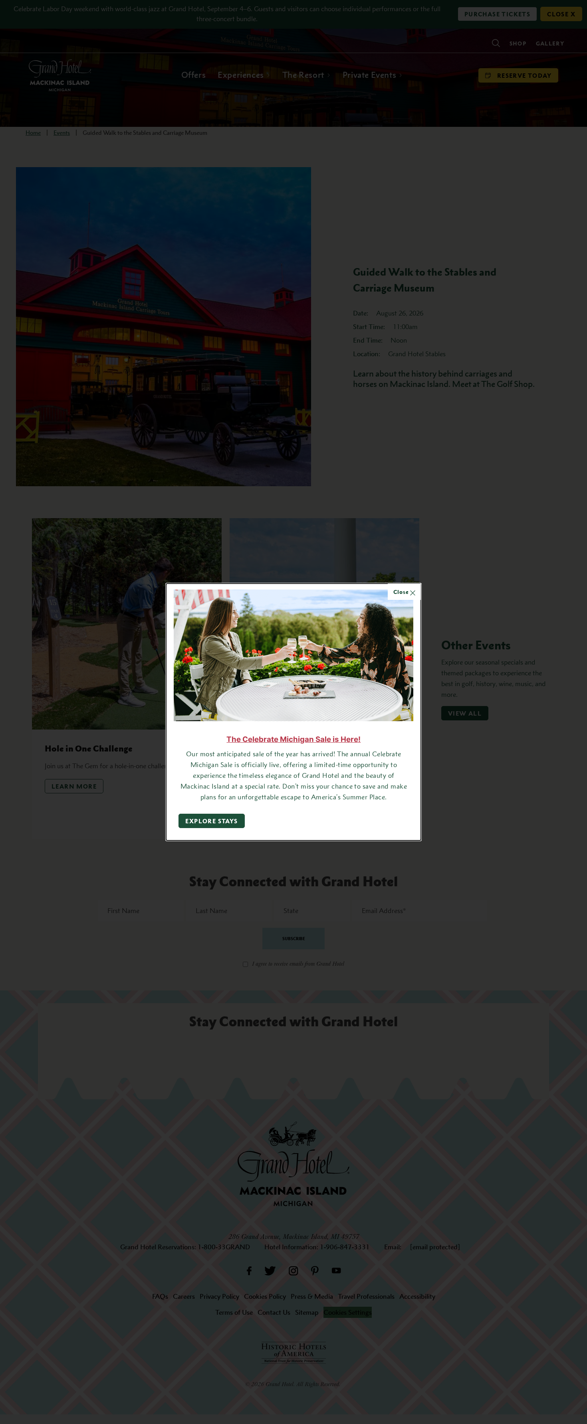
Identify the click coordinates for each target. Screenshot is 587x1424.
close (402, 591)
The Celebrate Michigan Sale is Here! (293, 739)
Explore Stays (211, 820)
